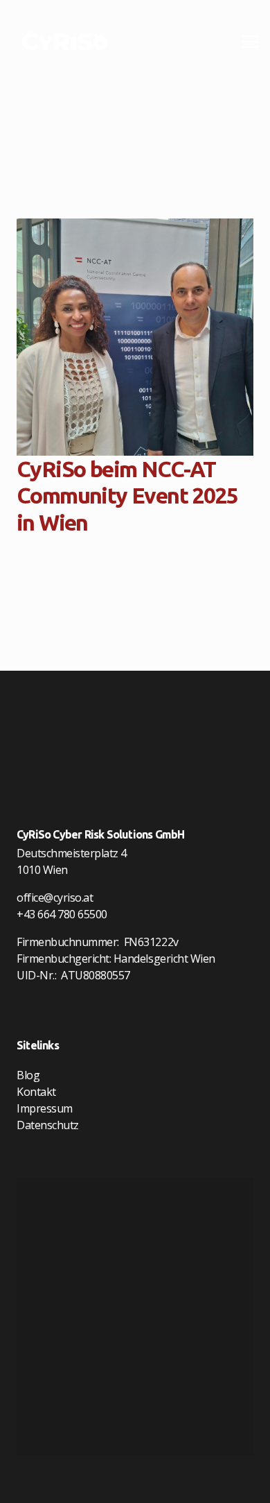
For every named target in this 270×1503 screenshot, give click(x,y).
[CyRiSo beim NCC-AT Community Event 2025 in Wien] (135, 337)
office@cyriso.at (55, 897)
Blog (28, 1075)
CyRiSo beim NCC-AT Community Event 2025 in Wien (127, 495)
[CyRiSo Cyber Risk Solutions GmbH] (64, 41)
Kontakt (36, 1091)
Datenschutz (48, 1125)
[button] (250, 41)
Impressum (45, 1108)
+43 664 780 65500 (62, 914)
